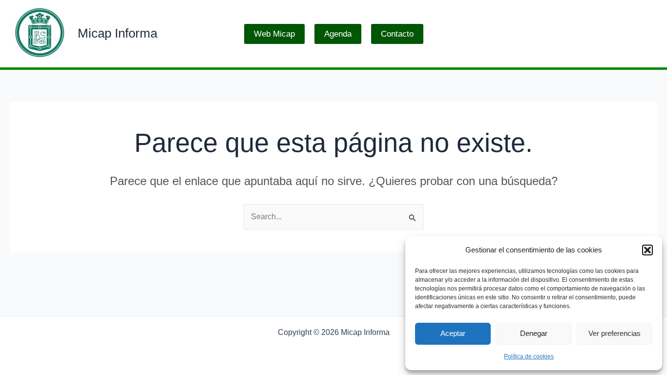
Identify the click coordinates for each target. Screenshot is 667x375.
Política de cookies (529, 356)
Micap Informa (117, 33)
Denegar (533, 333)
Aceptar (452, 333)
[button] (647, 250)
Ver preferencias (614, 333)
